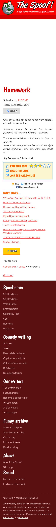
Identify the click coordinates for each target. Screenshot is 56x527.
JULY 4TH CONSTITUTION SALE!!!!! (21, 237)
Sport (6, 318)
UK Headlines (10, 299)
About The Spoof (12, 462)
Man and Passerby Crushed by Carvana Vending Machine (24, 231)
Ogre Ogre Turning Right (16, 216)
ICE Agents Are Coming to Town (20, 220)
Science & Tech (11, 313)
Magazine (8, 328)
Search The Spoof (12, 427)
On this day (9, 437)
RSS (17, 183)
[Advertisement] (28, 52)
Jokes (6, 348)
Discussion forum (12, 373)
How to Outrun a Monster (16, 202)
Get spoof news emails (15, 363)
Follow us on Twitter (33, 183)
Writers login (10, 412)
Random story (10, 447)
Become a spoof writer (15, 397)
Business (8, 323)
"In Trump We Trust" (13, 211)
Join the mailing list (22, 175)
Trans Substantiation (14, 225)
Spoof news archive (13, 432)
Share (13, 110)
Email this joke (19, 171)
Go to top (8, 275)
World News (10, 304)
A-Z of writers (10, 407)
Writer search (10, 402)
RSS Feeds (9, 368)
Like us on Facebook (28, 187)
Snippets (7, 343)
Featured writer (11, 393)
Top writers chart (12, 388)
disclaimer (23, 517)
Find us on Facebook (14, 484)
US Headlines (10, 294)
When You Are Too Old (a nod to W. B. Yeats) (26, 198)
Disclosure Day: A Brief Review (19, 207)
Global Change (11, 242)
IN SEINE (23, 100)
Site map (8, 467)
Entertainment (10, 309)
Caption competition (14, 358)
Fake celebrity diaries (14, 353)
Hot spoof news (11, 442)
